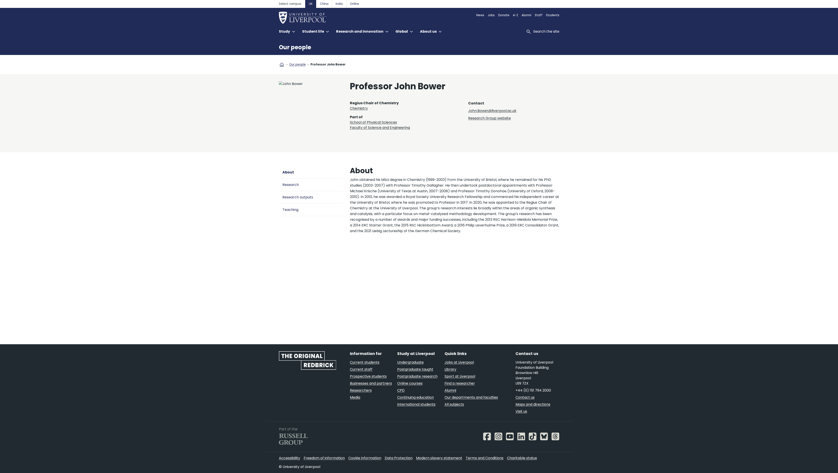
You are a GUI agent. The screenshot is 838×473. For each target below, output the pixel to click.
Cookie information (364, 458)
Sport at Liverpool (460, 376)
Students (552, 15)
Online (354, 4)
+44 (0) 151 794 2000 (533, 390)
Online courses (410, 383)
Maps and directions (533, 404)
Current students (364, 362)
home (282, 64)
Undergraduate (410, 362)
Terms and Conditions (484, 458)
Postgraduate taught (415, 369)
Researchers (361, 390)
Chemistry (359, 108)
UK (311, 4)
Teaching (290, 209)
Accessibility (289, 458)
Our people (295, 47)
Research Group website (489, 118)
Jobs (491, 15)
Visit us (521, 411)
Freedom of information (324, 458)
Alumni (526, 15)
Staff (538, 15)
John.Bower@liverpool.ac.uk (492, 110)
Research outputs (297, 197)
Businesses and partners (371, 383)
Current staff (361, 369)
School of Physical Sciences (373, 122)
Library (450, 369)
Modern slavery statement (439, 458)
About (288, 172)
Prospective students (368, 376)
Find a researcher (460, 383)
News (480, 15)
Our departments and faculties (471, 397)
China (324, 4)
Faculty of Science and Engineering (380, 127)
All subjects (454, 404)
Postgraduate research (417, 376)
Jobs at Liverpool (459, 362)
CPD (401, 390)
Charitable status (522, 458)
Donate (503, 15)
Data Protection (399, 458)
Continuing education (415, 397)
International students (416, 404)
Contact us (525, 397)
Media (355, 397)
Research (290, 184)
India (339, 4)
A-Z (515, 15)
